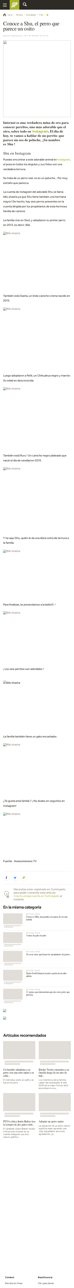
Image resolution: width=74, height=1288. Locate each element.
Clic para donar (46, 1283)
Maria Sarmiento (12, 36)
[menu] (5, 5)
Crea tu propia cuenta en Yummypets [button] (36, 896)
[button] (6, 878)
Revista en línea (13, 1283)
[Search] (25, 5)
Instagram (40, 131)
